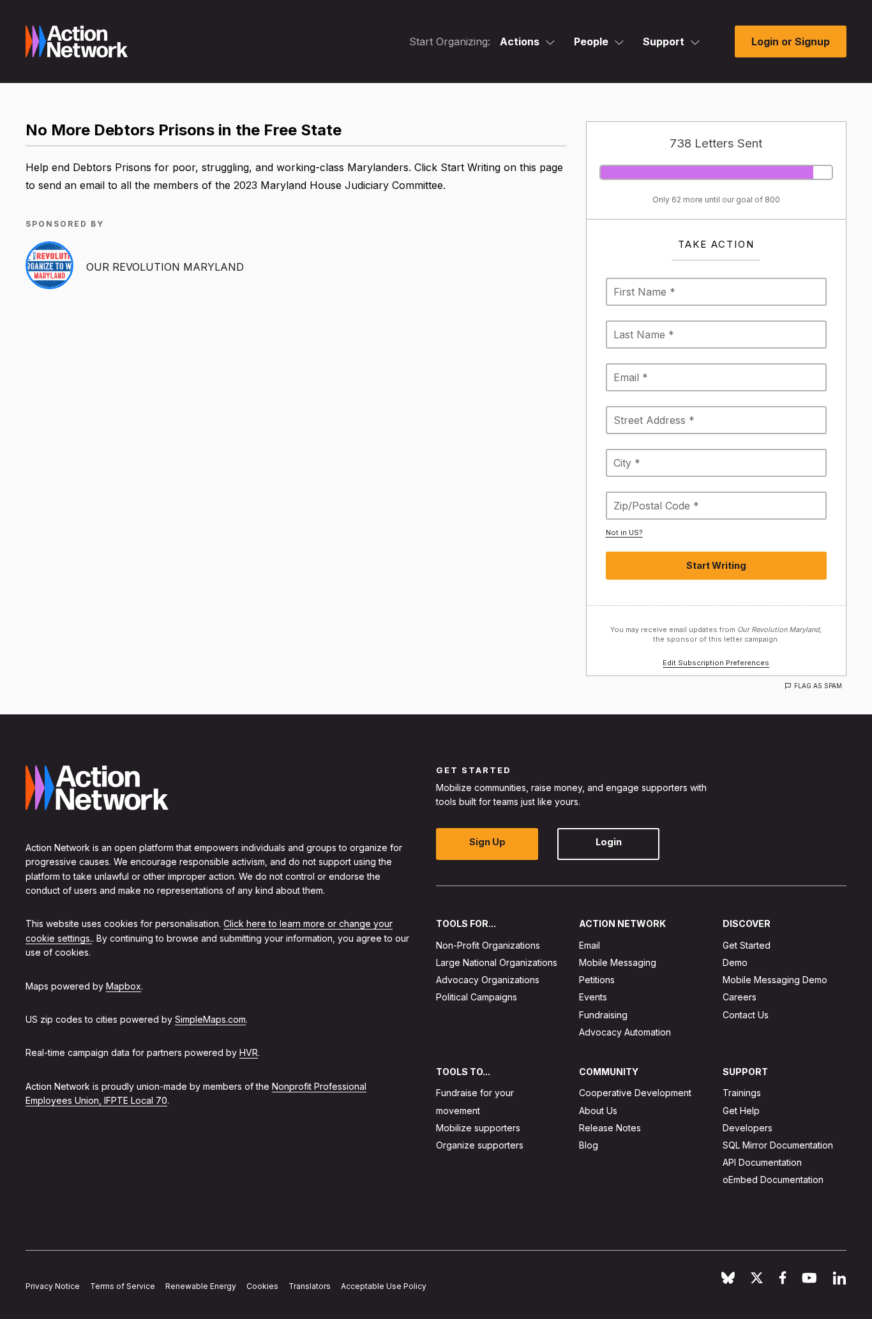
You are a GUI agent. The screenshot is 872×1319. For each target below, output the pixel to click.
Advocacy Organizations (487, 979)
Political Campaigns (476, 997)
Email (589, 945)
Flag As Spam (818, 686)
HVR (248, 1053)
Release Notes (610, 1127)
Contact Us (746, 1014)
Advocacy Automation (625, 1032)
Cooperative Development (635, 1093)
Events (593, 997)
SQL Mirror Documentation (778, 1145)
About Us (598, 1110)
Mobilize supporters (478, 1127)
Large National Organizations (496, 962)
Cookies (262, 1286)
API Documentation (762, 1162)
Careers (739, 997)
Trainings (742, 1093)
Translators (310, 1286)
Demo (735, 962)
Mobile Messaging (617, 962)
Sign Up (487, 842)
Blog (588, 1145)
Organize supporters (479, 1145)
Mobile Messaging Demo (775, 979)
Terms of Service (122, 1286)
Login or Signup (790, 41)
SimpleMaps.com (210, 1019)
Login (609, 842)
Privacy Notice (53, 1286)
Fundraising (603, 1014)
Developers (747, 1127)
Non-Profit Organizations (488, 945)
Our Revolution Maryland (165, 266)
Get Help (741, 1110)
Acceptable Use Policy (383, 1286)
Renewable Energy (200, 1286)
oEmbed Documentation (773, 1180)
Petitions (597, 979)
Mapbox (123, 986)
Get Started (747, 945)
